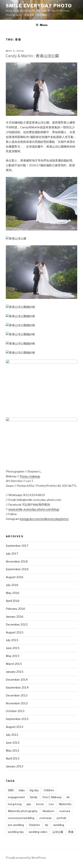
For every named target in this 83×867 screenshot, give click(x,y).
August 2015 (14, 632)
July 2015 (12, 640)
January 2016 (14, 616)
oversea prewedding (21, 818)
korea (40, 804)
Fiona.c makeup (30, 476)
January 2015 (14, 672)
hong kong (15, 804)
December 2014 (17, 679)
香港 (71, 831)
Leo (51, 804)
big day (34, 790)
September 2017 (17, 545)
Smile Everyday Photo (39, 5)
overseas (45, 818)
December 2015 (17, 624)
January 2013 (14, 766)
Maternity (65, 804)
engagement (16, 797)
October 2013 (15, 711)
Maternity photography (22, 811)
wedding (58, 825)
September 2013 (17, 719)
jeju (29, 804)
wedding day (16, 831)
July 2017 (12, 553)
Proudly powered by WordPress (26, 857)
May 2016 (12, 593)
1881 (11, 790)
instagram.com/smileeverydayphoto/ (44, 519)
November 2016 (17, 561)
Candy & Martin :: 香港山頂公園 (32, 56)
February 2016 (15, 609)
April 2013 (12, 758)
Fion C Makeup (52, 797)
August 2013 (14, 727)
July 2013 (12, 735)
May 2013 (12, 750)
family (33, 797)
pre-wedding (16, 825)
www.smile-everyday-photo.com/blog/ (33, 509)
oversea (64, 811)
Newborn (48, 811)
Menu (43, 25)
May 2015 (12, 656)
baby (22, 790)
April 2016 (12, 601)
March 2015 (14, 664)
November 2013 (17, 703)
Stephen (34, 825)
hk (68, 797)
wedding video (38, 831)
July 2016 (12, 585)
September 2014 (17, 687)
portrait (61, 818)
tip (46, 825)
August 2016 (14, 577)
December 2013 (16, 695)
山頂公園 (57, 831)
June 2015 (12, 648)
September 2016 (17, 569)
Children (49, 790)
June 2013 (12, 742)
